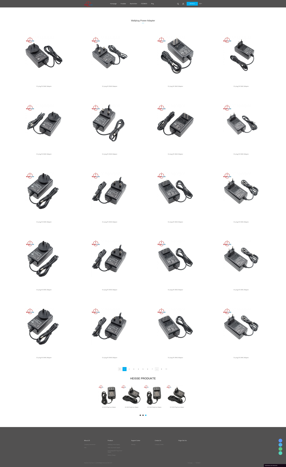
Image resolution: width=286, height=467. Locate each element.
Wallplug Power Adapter (146, 15)
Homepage (113, 3)
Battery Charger (112, 455)
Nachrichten (133, 3)
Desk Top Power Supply (114, 447)
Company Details (159, 444)
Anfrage (192, 3)
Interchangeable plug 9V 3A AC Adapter (109, 407)
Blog (152, 3)
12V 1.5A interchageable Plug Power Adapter (177, 407)
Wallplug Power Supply (114, 444)
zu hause (136, 15)
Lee (280, 453)
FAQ (85, 447)
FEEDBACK (144, 3)
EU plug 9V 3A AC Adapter (44, 86)
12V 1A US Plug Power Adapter (131, 407)
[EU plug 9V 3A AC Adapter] (44, 55)
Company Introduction (89, 444)
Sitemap (133, 444)
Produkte (123, 3)
